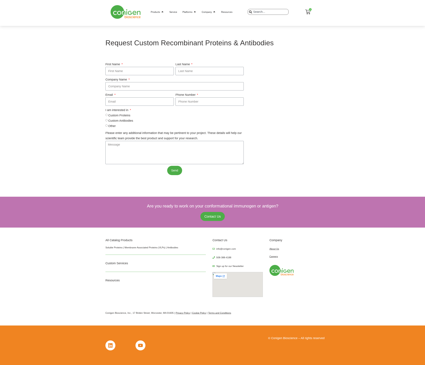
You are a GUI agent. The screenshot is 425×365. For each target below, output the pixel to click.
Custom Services (116, 263)
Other (112, 126)
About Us (274, 248)
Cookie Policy (199, 313)
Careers (273, 256)
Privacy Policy (183, 313)
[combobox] (268, 12)
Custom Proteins (119, 115)
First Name (113, 64)
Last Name (183, 64)
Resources (112, 280)
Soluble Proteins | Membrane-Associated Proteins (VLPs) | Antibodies (141, 247)
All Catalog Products (118, 240)
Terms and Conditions (219, 313)
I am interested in (117, 110)
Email (109, 94)
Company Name (116, 79)
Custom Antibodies (120, 120)
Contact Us (219, 240)
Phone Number (185, 94)
